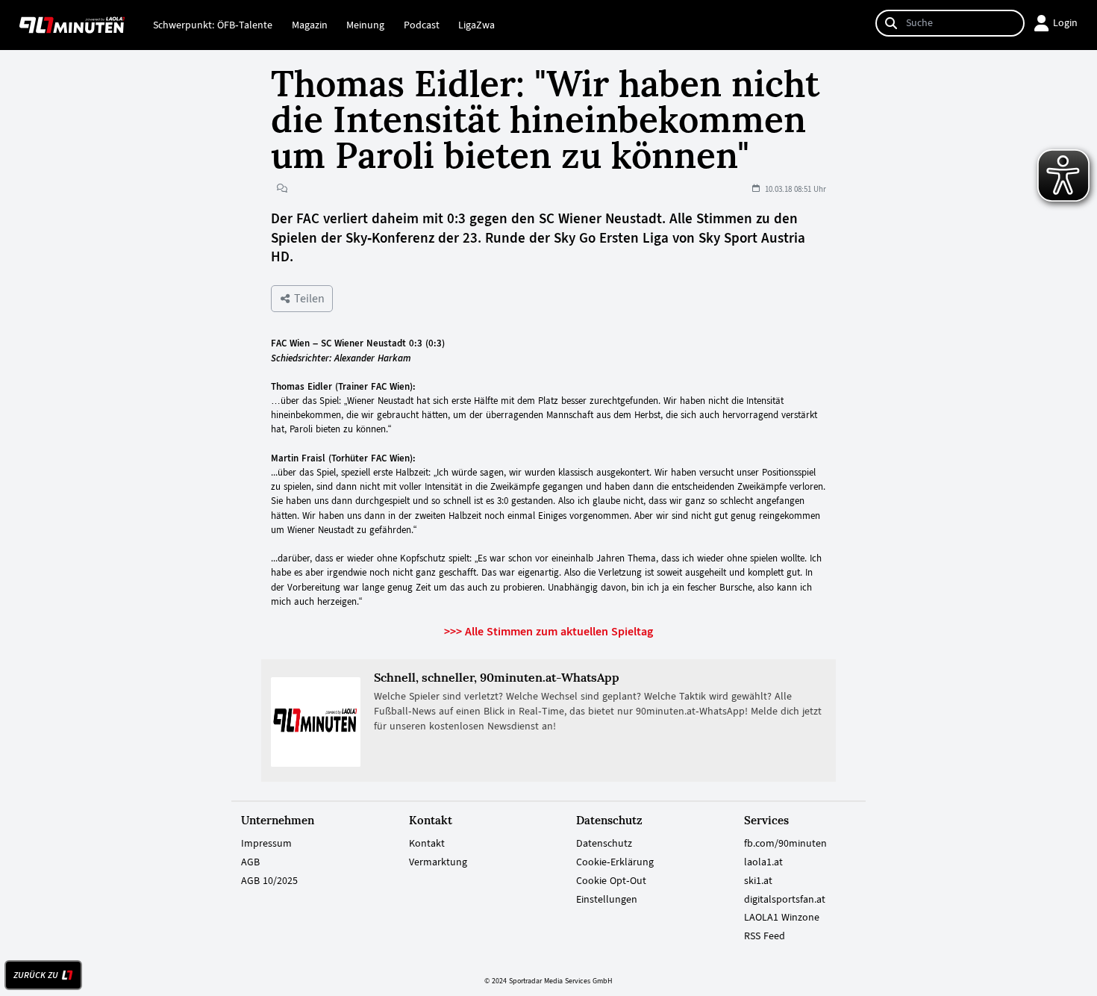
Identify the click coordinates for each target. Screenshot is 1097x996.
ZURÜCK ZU (35, 975)
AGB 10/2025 (269, 880)
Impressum (266, 843)
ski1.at (758, 880)
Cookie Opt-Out (611, 880)
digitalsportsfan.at (784, 899)
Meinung (365, 25)
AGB (250, 862)
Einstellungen (606, 899)
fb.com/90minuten (785, 843)
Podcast (422, 25)
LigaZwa (476, 25)
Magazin (310, 25)
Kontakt (427, 843)
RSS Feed (764, 935)
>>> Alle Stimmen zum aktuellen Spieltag (548, 631)
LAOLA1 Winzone (781, 917)
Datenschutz (604, 843)
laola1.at (763, 862)
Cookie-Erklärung (615, 862)
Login (1065, 22)
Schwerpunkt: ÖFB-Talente (212, 25)
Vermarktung (438, 862)
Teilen (308, 298)
